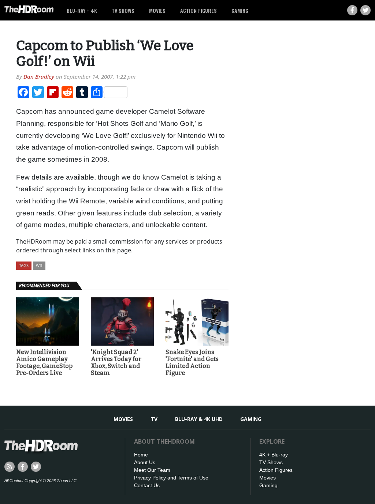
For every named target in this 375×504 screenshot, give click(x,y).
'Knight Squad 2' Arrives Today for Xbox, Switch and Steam (116, 363)
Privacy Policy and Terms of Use (171, 478)
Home (141, 455)
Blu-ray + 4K (82, 10)
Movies (157, 10)
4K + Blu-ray (273, 455)
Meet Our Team (152, 470)
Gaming (239, 10)
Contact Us (147, 485)
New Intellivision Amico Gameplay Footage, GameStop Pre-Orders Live (44, 363)
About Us (144, 462)
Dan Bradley (38, 76)
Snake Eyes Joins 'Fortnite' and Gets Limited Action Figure (192, 363)
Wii (39, 265)
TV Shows (123, 10)
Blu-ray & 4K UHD (199, 418)
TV (154, 418)
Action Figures (198, 10)
